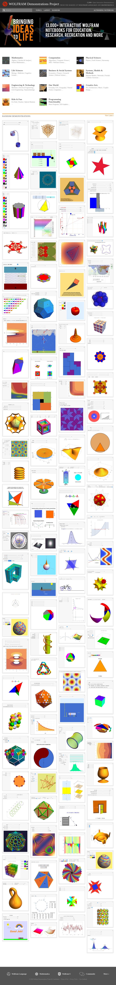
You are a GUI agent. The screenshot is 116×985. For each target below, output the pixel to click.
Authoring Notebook (104, 10)
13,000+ (89, 2)
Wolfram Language (88, 5)
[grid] (58, 537)
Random (56, 10)
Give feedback (83, 979)
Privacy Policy (74, 979)
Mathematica (107, 5)
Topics (38, 10)
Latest (47, 10)
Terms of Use (64, 979)
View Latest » (109, 115)
